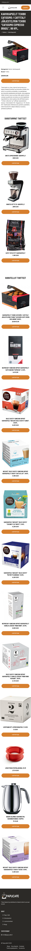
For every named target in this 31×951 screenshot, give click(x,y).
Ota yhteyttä (14, 946)
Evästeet (21, 946)
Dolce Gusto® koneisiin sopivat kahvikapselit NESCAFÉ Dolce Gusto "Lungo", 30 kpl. (15, 421)
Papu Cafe (7, 915)
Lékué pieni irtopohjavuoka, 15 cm (15, 768)
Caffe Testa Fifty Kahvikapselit (15, 253)
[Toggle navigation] (3, 7)
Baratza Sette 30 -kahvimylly (15, 204)
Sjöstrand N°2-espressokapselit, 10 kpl (15, 727)
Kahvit (5, 32)
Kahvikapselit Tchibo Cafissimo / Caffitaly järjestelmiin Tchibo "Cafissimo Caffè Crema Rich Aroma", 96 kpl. (15, 317)
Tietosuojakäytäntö (12, 948)
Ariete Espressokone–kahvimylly (15, 156)
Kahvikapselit (12, 32)
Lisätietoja (15, 81)
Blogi (5, 924)
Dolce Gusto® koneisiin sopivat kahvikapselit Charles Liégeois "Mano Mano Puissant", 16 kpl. (15, 676)
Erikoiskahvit (7, 918)
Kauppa (25, 7)
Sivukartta (22, 948)
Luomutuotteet (8, 921)
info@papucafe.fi (5, 2)
